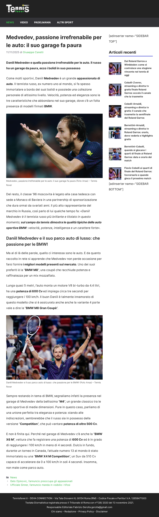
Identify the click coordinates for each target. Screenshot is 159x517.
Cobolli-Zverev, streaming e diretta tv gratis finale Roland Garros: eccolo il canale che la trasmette (137, 89)
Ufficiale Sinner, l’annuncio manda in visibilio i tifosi (40, 484)
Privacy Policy (86, 511)
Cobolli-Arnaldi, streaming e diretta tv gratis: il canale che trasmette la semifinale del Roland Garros (137, 110)
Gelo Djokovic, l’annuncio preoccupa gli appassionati (41, 481)
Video (24, 22)
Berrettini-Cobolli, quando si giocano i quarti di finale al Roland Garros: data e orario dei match (138, 153)
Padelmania (42, 22)
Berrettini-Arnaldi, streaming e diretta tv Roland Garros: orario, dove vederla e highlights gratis (138, 132)
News (10, 22)
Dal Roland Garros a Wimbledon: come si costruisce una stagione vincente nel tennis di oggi (138, 68)
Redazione (70, 511)
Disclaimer (102, 511)
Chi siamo (56, 511)
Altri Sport (65, 22)
